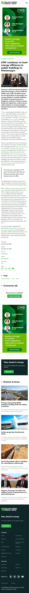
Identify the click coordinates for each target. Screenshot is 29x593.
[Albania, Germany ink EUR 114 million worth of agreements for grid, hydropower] (14, 480)
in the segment (14, 119)
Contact (17, 564)
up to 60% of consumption (13, 162)
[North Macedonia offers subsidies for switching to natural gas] (14, 451)
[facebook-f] (10, 576)
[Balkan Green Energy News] (9, 3)
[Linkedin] (10, 269)
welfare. (14, 156)
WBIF (17, 278)
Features (18, 553)
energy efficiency (5, 278)
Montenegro (4, 253)
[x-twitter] (14, 576)
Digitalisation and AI (6, 553)
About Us (18, 567)
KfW (13, 278)
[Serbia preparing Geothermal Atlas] (14, 422)
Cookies (13, 583)
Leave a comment (14, 296)
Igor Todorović (5, 258)
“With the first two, (15, 148)
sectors (18, 188)
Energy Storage (5, 546)
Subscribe (9, 372)
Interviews (3, 556)
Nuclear (3, 550)
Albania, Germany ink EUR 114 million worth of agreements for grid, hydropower (14, 492)
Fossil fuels (18, 550)
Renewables (19, 535)
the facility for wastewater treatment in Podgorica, (13, 229)
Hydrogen (18, 546)
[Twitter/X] (6, 269)
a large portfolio (23, 117)
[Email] (13, 269)
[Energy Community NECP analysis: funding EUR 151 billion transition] (14, 393)
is (4, 188)
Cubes (14, 589)
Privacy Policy (4, 583)
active (10, 188)
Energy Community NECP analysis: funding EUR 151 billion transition (14, 404)
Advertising (4, 567)
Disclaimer (3, 571)
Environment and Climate (20, 543)
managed (4, 150)
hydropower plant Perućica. (9, 203)
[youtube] (22, 576)
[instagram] (18, 576)
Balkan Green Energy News (12, 587)
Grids (2, 542)
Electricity (3, 539)
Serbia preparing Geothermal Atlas (12, 433)
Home (2, 535)
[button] (27, 3)
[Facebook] (2, 269)
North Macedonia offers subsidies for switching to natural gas (14, 462)
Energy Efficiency (7, 58)
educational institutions (20, 154)
